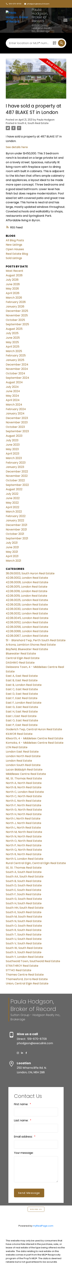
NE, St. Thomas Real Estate (24, 778)
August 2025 (14, 329)
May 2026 (12, 289)
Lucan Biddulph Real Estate (24, 770)
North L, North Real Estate (23, 828)
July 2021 (12, 543)
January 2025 (15, 360)
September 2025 (17, 324)
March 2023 (14, 458)
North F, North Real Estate (23, 805)
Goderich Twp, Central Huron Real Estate (34, 729)
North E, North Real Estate (23, 801)
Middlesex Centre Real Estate (26, 774)
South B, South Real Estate (23, 881)
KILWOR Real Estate (19, 734)
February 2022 (16, 516)
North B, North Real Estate (23, 787)
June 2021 (12, 547)
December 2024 (17, 365)
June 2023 (13, 445)
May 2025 (12, 342)
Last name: (21, 1120)
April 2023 (12, 454)
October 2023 (15, 427)
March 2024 (14, 405)
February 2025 (16, 355)
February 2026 (16, 302)
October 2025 (15, 320)
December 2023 (17, 418)
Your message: (23, 1153)
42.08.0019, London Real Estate (26, 596)
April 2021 (12, 556)
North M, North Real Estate (24, 832)
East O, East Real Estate (22, 720)
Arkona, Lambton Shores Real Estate (31, 645)
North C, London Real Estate (25, 792)
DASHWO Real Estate (20, 663)
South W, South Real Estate (24, 948)
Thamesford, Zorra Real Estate (27, 979)
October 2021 (15, 534)
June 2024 (13, 391)
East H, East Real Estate (22, 712)
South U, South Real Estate (24, 939)
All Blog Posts (15, 240)
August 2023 (14, 436)
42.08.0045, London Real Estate (27, 618)
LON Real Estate (16, 747)
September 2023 (17, 431)
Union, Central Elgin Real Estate (27, 983)
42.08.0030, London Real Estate (27, 609)
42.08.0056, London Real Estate (27, 627)
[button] (13, 4)
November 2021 (16, 529)
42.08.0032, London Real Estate (27, 613)
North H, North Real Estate (24, 814)
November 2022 (17, 476)
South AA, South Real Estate (25, 877)
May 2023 (12, 449)
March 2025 (14, 351)
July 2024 (12, 387)
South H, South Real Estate (24, 903)
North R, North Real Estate (23, 854)
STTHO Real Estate (18, 970)
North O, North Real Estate (24, 841)
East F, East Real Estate (21, 698)
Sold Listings (14, 258)
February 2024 (16, 409)
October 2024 (15, 373)
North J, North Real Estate (23, 823)
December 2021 (16, 525)
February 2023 (16, 463)
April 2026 (12, 293)
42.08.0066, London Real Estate (27, 631)
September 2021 (17, 538)
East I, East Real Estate (21, 716)
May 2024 (12, 396)
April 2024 (13, 400)
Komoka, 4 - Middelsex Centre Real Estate (34, 743)
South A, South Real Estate (24, 872)
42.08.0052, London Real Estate (27, 622)
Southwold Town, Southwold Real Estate (33, 961)
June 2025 (13, 338)
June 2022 (13, 498)
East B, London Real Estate (24, 685)
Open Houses (15, 249)
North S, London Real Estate (24, 859)
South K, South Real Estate (33, 123)
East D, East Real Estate (22, 694)
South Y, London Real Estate (24, 957)
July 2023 (12, 440)
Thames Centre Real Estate (25, 975)
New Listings (14, 245)
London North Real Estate (23, 756)
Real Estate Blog (17, 254)
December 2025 (17, 311)
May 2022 (12, 503)
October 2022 (15, 480)
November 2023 (17, 422)
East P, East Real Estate (22, 725)
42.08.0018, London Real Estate (26, 591)
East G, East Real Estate (22, 707)
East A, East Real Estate (22, 676)
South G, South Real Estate (24, 899)
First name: (21, 1104)
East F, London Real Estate (23, 703)
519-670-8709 (15, 4)
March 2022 (14, 512)
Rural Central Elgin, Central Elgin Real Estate (36, 863)
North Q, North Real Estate (24, 850)
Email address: (23, 1136)
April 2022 (12, 507)
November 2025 (17, 315)
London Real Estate (19, 761)
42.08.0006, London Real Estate (27, 582)
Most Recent (14, 271)
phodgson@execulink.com (38, 4)
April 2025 (12, 347)
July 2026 (12, 280)
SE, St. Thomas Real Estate (24, 868)
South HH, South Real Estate (25, 908)
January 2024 (15, 413)
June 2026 (13, 284)
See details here (17, 147)
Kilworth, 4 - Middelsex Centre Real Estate (34, 738)
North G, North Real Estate (24, 810)
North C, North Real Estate (24, 796)
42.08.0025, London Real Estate (27, 600)
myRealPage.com (43, 1225)
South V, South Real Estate (24, 943)
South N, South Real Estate (24, 921)
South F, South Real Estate (23, 894)
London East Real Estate (22, 752)
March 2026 (14, 298)
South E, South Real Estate (23, 890)
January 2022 (15, 520)
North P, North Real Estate (23, 845)
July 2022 (12, 494)
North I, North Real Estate (23, 818)
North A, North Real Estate (24, 783)
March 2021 (13, 561)
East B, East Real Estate (22, 680)
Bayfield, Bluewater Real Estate (27, 649)
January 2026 (15, 307)
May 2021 (12, 552)
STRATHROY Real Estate (22, 966)
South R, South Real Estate (23, 930)
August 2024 (14, 382)
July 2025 (12, 333)
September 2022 (17, 485)
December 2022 (17, 471)
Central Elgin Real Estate (22, 658)
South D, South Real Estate (24, 885)
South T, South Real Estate (23, 935)
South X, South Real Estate (23, 952)
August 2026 (14, 275)
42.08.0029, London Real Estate (27, 605)
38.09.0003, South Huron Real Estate (30, 573)
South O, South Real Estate (24, 926)
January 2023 (15, 467)
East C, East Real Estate (22, 689)
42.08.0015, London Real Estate (26, 587)
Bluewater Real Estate (21, 654)
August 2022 (14, 489)
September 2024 (17, 378)
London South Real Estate (23, 765)
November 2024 (17, 369)
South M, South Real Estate (24, 917)
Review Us (36, 1209)
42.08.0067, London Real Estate (27, 636)
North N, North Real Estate (24, 836)
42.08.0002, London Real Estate (27, 578)
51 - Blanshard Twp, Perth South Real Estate (36, 640)
